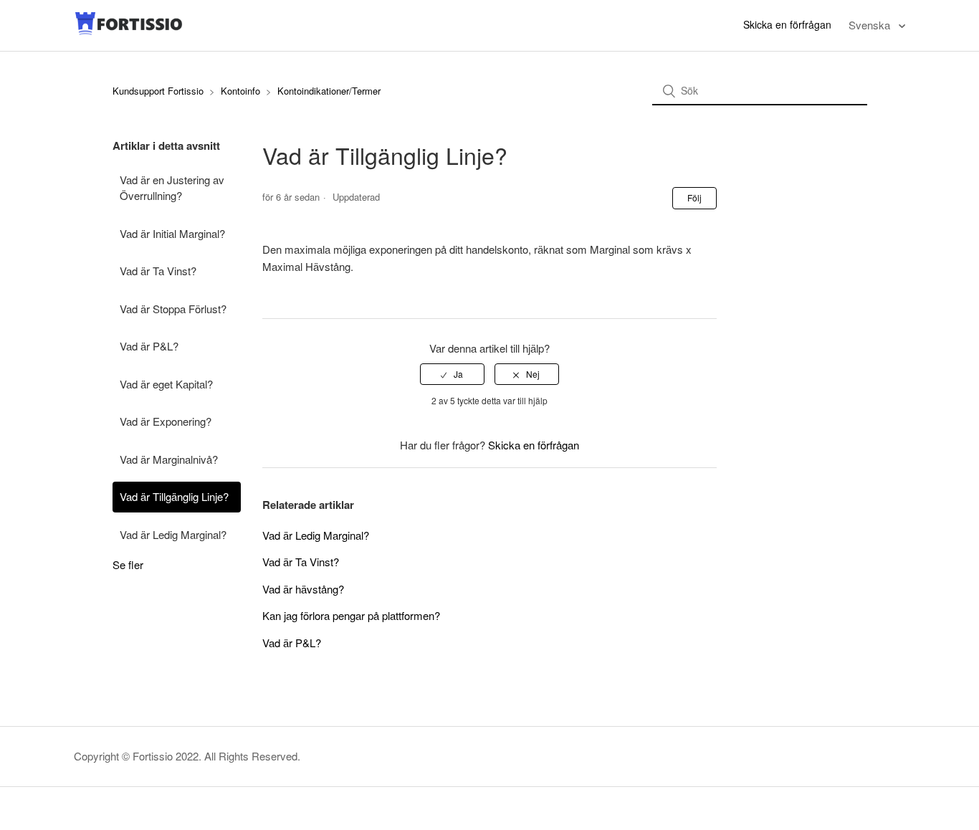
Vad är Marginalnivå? (169, 459)
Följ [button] (694, 197)
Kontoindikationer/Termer (329, 90)
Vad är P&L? (149, 345)
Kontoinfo (240, 90)
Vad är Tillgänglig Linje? (174, 496)
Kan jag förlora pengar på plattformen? (351, 615)
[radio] (452, 374)
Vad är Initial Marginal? (172, 233)
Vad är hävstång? (303, 588)
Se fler (128, 564)
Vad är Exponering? (165, 421)
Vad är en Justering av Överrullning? (172, 188)
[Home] (129, 31)
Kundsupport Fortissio (159, 90)
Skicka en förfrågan (787, 24)
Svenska (871, 24)
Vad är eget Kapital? (166, 383)
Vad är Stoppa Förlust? (173, 308)
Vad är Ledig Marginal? (173, 534)
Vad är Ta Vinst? (158, 270)
